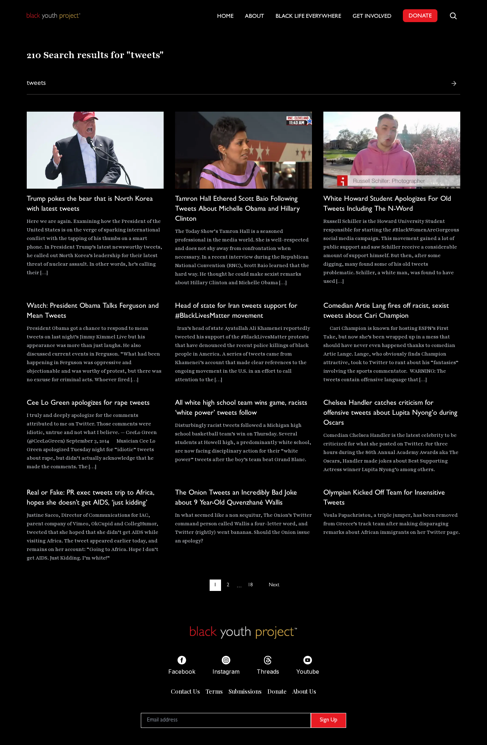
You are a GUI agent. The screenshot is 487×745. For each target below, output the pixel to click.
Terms (214, 691)
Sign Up (328, 720)
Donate (277, 691)
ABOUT (254, 17)
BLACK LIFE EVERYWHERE (308, 17)
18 (250, 585)
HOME (225, 17)
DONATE (420, 16)
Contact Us (185, 691)
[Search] (453, 83)
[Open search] (453, 16)
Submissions (245, 691)
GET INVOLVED (372, 17)
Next (274, 585)
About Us (304, 691)
